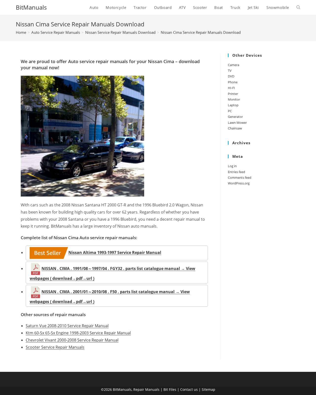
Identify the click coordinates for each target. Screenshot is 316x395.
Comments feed (239, 177)
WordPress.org (239, 183)
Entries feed (236, 172)
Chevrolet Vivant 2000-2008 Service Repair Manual (72, 340)
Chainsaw (235, 128)
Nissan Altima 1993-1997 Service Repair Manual (114, 252)
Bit (165, 389)
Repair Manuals (146, 389)
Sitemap (208, 389)
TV (230, 70)
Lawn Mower (237, 122)
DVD (231, 76)
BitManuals (31, 7)
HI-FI (231, 88)
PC (230, 111)
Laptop (233, 105)
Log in (232, 166)
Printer (233, 93)
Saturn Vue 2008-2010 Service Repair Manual (67, 325)
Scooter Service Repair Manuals (55, 347)
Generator (235, 116)
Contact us (189, 389)
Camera (233, 65)
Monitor (234, 99)
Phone (232, 82)
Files (172, 389)
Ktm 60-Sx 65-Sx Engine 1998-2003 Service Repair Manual (78, 333)
